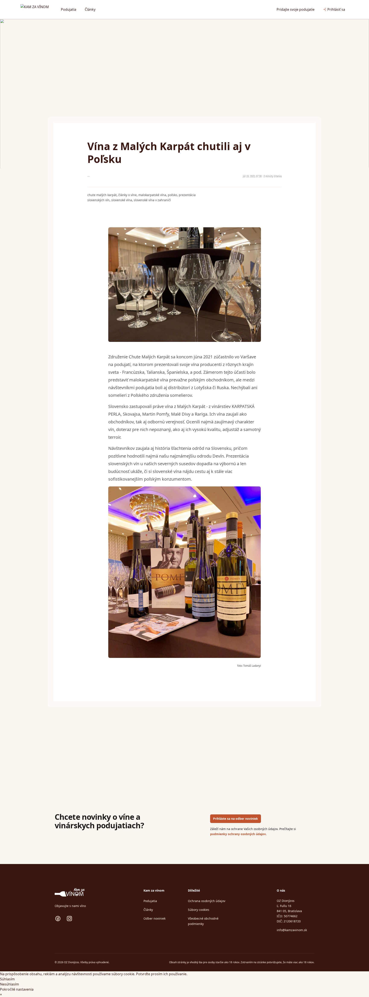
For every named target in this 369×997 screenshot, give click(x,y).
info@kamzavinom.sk (292, 930)
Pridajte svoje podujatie (296, 9)
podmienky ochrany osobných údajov (238, 834)
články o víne (127, 195)
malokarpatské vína (152, 195)
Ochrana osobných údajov (206, 901)
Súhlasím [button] (7, 979)
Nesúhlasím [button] (9, 984)
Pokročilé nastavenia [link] (17, 989)
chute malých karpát (102, 195)
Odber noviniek (154, 918)
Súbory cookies (198, 910)
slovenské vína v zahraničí (152, 200)
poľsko (172, 195)
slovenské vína (121, 200)
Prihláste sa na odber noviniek (235, 819)
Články (90, 9)
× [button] (1, 994)
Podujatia (68, 9)
